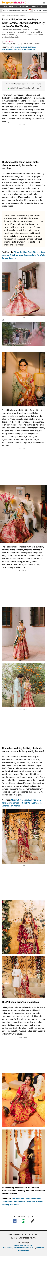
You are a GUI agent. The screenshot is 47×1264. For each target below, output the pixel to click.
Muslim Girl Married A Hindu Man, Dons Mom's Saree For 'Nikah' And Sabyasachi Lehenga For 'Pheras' (22, 803)
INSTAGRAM (32, 47)
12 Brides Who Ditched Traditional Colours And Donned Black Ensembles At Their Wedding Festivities (22, 1201)
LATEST (4, 6)
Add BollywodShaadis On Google (16, 10)
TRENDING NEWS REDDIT (29, 49)
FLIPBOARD (15, 47)
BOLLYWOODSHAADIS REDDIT (11, 49)
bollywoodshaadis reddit (24, 1248)
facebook (28, 1245)
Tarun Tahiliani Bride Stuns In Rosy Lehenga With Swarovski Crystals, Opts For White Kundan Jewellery (23, 255)
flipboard (18, 1245)
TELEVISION (34, 6)
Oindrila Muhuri (8, 42)
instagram (7, 1248)
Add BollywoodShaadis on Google (24, 88)
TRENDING (13, 6)
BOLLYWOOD (23, 6)
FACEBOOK (23, 47)
